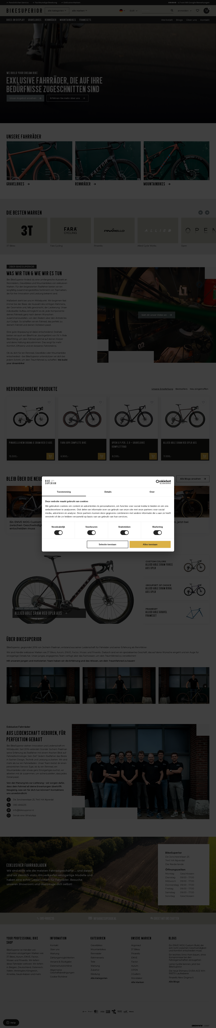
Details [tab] (108, 492)
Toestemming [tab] (64, 492)
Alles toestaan (150, 544)
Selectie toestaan (107, 544)
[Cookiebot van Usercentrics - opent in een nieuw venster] (158, 482)
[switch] (91, 532)
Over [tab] (152, 492)
